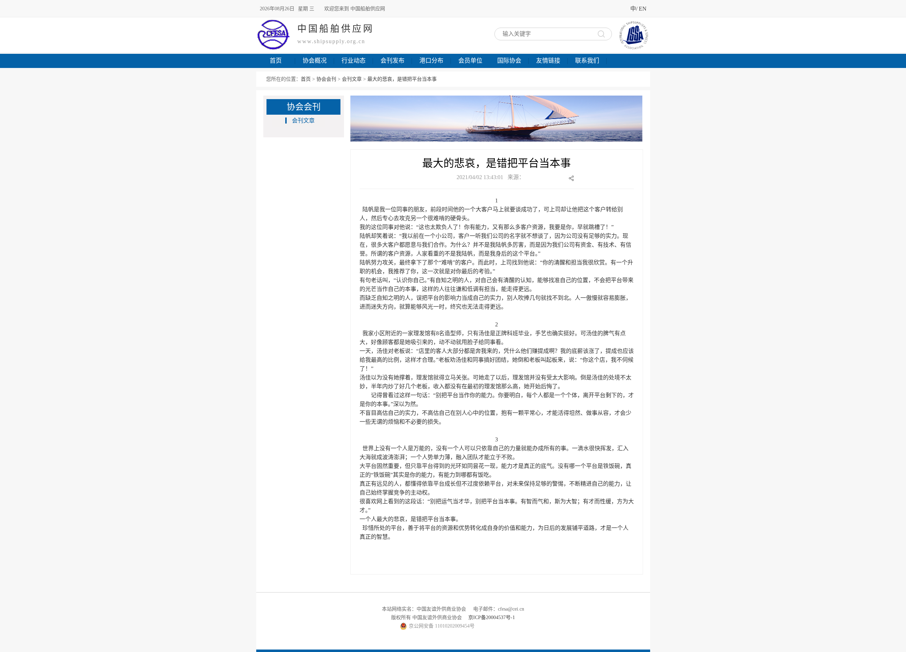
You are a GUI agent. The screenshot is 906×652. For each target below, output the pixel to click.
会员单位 (470, 60)
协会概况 (315, 60)
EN (643, 9)
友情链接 (548, 60)
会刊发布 (392, 60)
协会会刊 (326, 79)
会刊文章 (352, 79)
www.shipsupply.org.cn (331, 41)
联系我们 (587, 60)
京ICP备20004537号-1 (491, 617)
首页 (276, 60)
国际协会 (509, 60)
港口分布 (431, 60)
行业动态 (354, 60)
